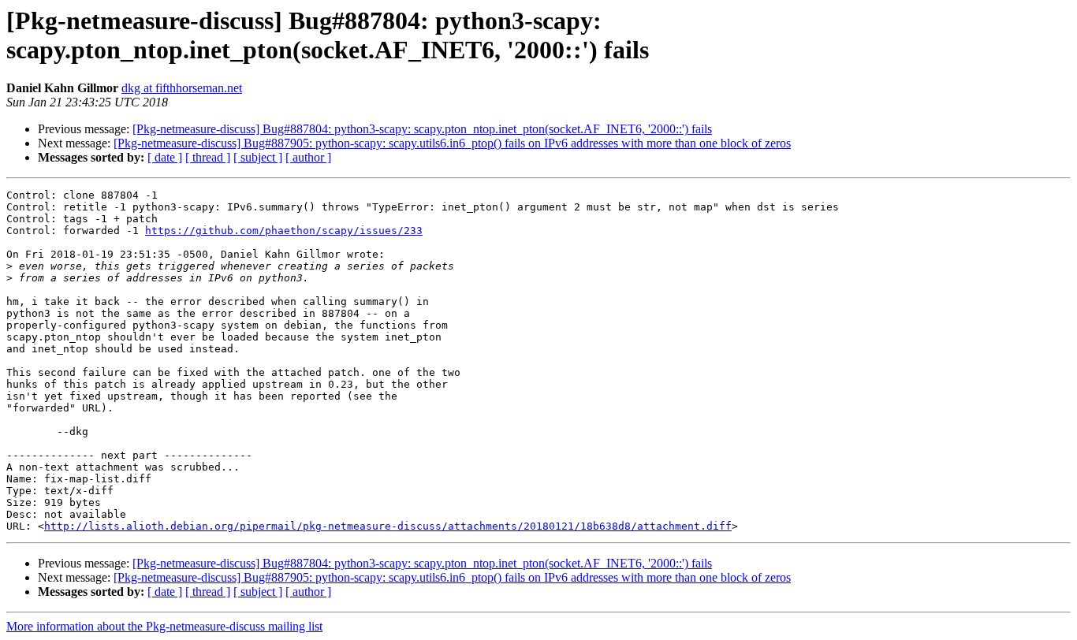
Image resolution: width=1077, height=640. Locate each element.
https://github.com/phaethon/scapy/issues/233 (284, 230)
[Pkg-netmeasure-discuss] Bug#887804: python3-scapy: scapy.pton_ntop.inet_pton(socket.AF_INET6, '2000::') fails (422, 129)
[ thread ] (207, 157)
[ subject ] (257, 157)
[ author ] (308, 157)
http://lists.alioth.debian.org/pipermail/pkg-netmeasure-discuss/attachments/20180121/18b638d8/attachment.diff (388, 526)
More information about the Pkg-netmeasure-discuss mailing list (164, 626)
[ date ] (164, 157)
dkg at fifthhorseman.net (181, 88)
